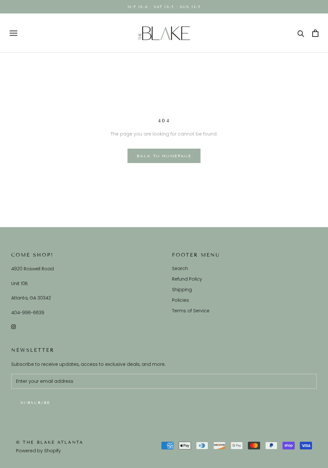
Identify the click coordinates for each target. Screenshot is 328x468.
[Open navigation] (13, 33)
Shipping (182, 289)
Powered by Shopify (38, 450)
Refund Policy (187, 279)
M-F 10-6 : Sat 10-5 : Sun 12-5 (164, 6)
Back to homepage (164, 155)
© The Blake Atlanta (49, 442)
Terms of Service (190, 311)
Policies (180, 300)
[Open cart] (315, 33)
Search (180, 268)
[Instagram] (13, 326)
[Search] (301, 33)
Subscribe (35, 402)
